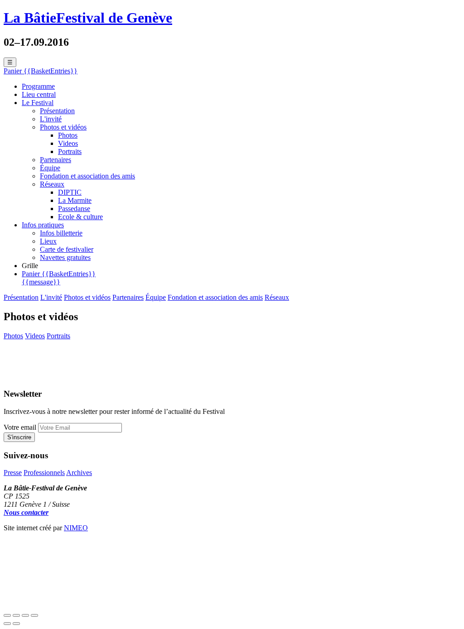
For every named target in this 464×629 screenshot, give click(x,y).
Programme (38, 86)
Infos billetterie (61, 233)
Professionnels (44, 472)
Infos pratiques (43, 225)
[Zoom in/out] (34, 615)
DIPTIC (70, 192)
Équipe (50, 168)
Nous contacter (26, 512)
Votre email (20, 427)
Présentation (57, 111)
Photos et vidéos (63, 127)
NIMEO (76, 528)
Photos (67, 135)
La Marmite (75, 200)
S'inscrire (19, 437)
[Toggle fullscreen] (25, 615)
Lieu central (39, 94)
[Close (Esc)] (7, 615)
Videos (68, 143)
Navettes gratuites (65, 257)
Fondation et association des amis (87, 176)
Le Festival (37, 102)
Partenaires (55, 159)
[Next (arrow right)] (16, 623)
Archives (79, 472)
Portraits (70, 151)
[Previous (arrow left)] (7, 623)
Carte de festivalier (66, 249)
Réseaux (52, 184)
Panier (59, 278)
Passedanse (74, 208)
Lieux (48, 241)
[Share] (16, 615)
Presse (13, 472)
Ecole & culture (80, 217)
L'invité (51, 119)
